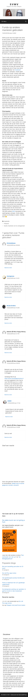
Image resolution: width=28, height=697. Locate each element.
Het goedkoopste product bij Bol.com (13, 578)
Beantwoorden (8, 267)
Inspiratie (6, 221)
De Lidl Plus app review (9, 573)
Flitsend (6, 223)
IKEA (13, 211)
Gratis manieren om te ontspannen (14, 226)
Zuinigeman (10, 276)
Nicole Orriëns (11, 305)
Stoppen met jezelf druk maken (15, 605)
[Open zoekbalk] (26, 21)
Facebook (18, 70)
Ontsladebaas (11, 243)
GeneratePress (23, 694)
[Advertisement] (13, 500)
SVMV (9, 401)
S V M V (14, 4)
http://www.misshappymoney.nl (14, 378)
